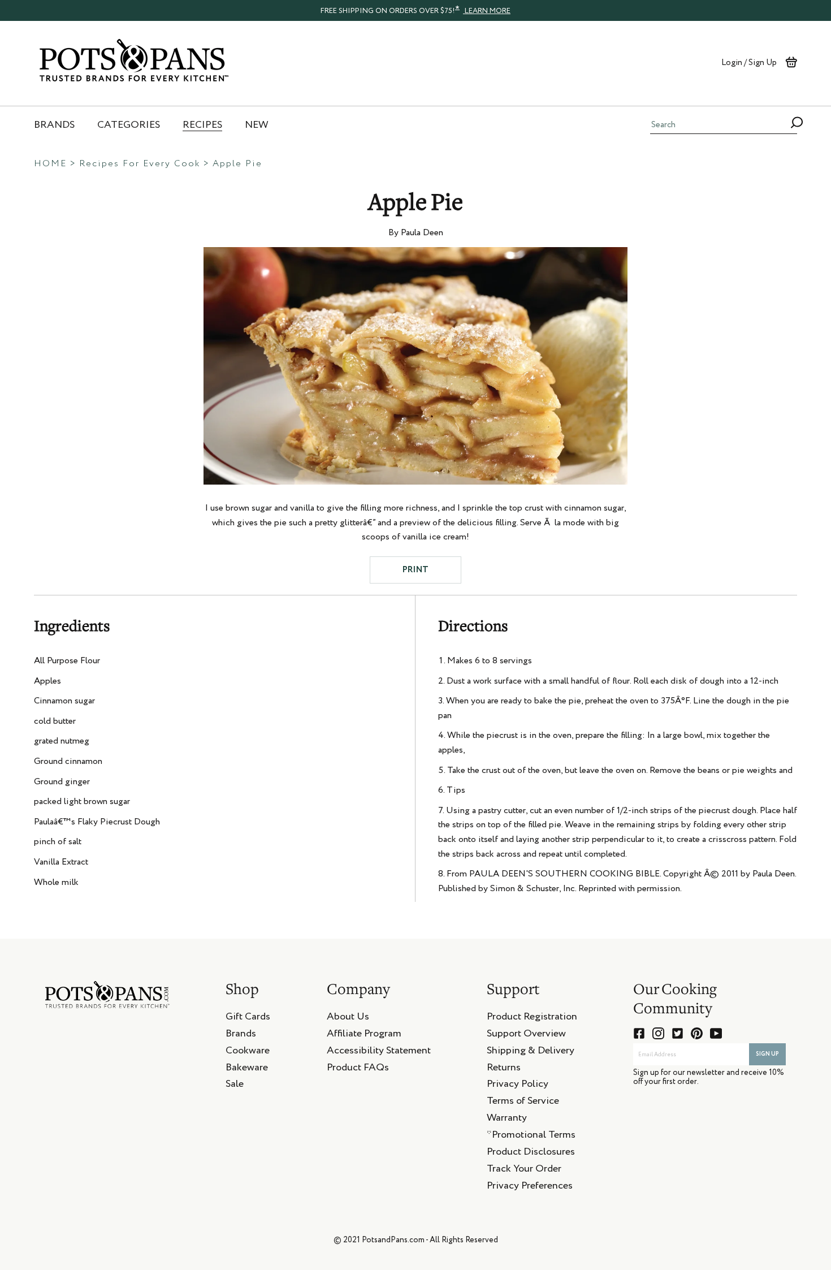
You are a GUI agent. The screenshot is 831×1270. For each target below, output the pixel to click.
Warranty (507, 1119)
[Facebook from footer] (639, 1033)
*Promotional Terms (531, 1136)
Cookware (248, 1052)
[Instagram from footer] (658, 1033)
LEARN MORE (486, 11)
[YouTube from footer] (716, 1033)
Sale (235, 1085)
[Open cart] (791, 62)
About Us (348, 1018)
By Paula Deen (415, 232)
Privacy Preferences (530, 1187)
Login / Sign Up (749, 62)
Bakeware (247, 1069)
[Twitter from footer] (677, 1033)
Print (415, 569)
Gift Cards (248, 1018)
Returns (504, 1069)
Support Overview (526, 1035)
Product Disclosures (531, 1153)
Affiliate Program (364, 1035)
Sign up (767, 1054)
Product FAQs (358, 1069)
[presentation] (415, 10)
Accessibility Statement (379, 1052)
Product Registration (532, 1018)
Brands (241, 1035)
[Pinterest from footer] (697, 1033)
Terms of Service (523, 1102)
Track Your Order (524, 1170)
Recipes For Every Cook (139, 164)
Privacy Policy (517, 1085)
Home (50, 164)
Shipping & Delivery (530, 1052)
